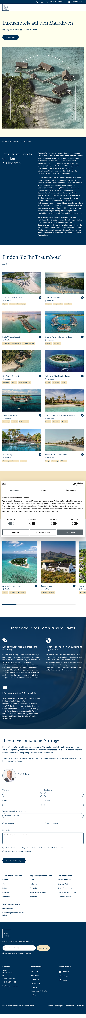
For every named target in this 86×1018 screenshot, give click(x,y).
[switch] (32, 523)
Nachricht (6, 830)
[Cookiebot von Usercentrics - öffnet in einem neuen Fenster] (74, 484)
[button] (82, 7)
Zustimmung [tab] (15, 490)
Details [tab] (43, 490)
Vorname (5, 790)
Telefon (47, 801)
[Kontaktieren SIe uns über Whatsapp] (42, 1)
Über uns (34, 987)
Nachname (48, 790)
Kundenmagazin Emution (39, 991)
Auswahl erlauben (43, 532)
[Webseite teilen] (37, 1)
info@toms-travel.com (10, 986)
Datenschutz (69, 1006)
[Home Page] (6, 7)
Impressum (80, 1006)
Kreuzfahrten (35, 979)
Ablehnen (15, 532)
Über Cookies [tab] (71, 490)
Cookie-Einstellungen (55, 1006)
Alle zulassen (70, 532)
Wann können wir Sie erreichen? (14, 811)
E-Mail (4, 801)
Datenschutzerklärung (25, 851)
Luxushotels (35, 975)
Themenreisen (35, 983)
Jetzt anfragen (10, 37)
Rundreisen (34, 971)
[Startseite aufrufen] (43, 933)
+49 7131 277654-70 (9, 982)
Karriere (33, 995)
